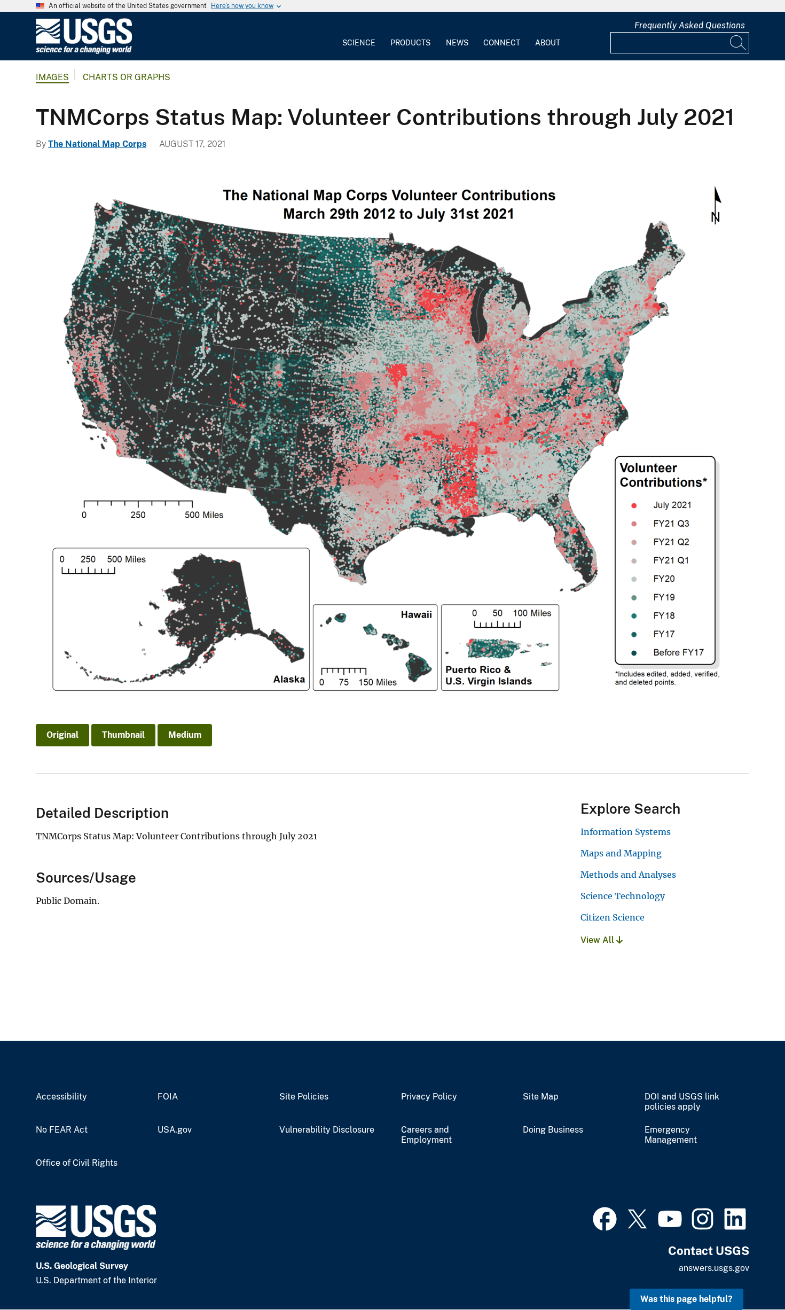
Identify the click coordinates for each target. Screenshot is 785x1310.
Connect (501, 42)
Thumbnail (123, 735)
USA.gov (175, 1130)
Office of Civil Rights (76, 1163)
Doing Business (553, 1130)
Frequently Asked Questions (689, 25)
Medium (184, 735)
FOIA (168, 1097)
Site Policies (303, 1097)
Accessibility (61, 1097)
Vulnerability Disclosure (326, 1130)
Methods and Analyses (628, 874)
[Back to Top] (746, 1271)
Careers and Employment (426, 1135)
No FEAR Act (62, 1130)
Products (410, 42)
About (547, 42)
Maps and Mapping (621, 853)
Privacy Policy (429, 1097)
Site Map (541, 1097)
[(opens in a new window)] (605, 1217)
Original (62, 735)
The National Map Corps (97, 144)
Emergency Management (671, 1135)
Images (52, 77)
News (457, 42)
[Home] (84, 51)
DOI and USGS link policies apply (682, 1102)
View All (598, 940)
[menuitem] (359, 36)
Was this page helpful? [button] (686, 1299)
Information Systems (625, 831)
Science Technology (622, 896)
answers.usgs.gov (714, 1268)
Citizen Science (612, 917)
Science (358, 42)
